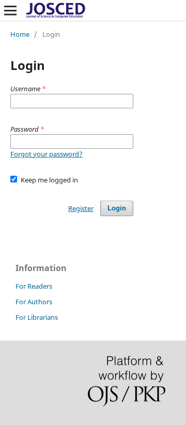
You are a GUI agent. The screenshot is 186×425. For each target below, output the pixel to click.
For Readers (34, 286)
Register (81, 208)
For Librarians (37, 317)
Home (19, 34)
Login (116, 208)
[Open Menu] (10, 10)
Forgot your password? (46, 154)
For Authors (34, 301)
